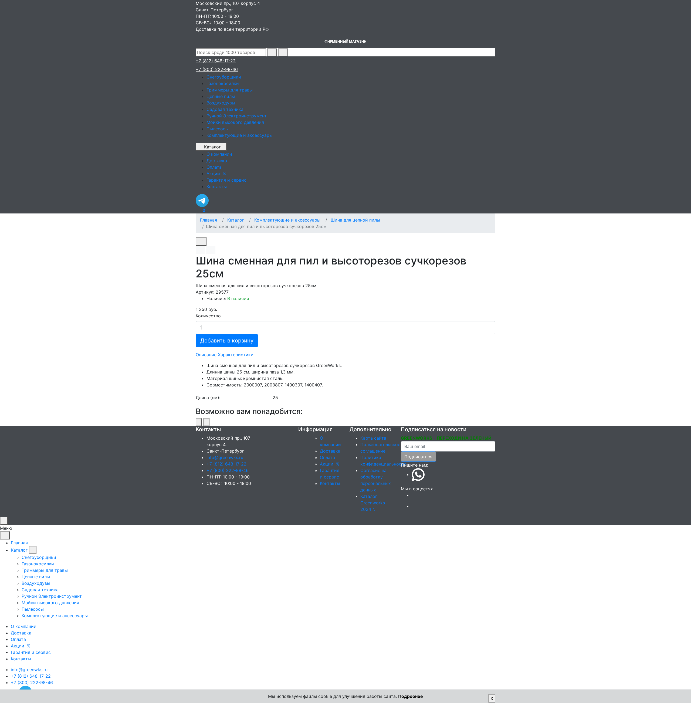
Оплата (327, 457)
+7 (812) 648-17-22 (216, 60)
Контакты (330, 483)
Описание (206, 354)
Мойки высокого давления (235, 122)
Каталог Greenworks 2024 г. (372, 503)
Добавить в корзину (226, 340)
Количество (208, 315)
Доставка (330, 451)
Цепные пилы (220, 96)
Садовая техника (224, 109)
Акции (330, 464)
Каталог (212, 147)
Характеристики (235, 354)
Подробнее (410, 696)
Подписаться (418, 456)
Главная (208, 220)
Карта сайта (373, 438)
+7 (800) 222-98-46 (217, 69)
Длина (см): (208, 397)
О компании (23, 626)
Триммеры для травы (229, 90)
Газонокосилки (222, 83)
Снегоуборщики (223, 77)
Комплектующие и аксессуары (239, 135)
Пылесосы (217, 128)
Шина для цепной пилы (355, 220)
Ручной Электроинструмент (236, 115)
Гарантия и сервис (31, 652)
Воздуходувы (220, 103)
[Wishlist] (200, 250)
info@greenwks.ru (224, 457)
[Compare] (210, 250)
